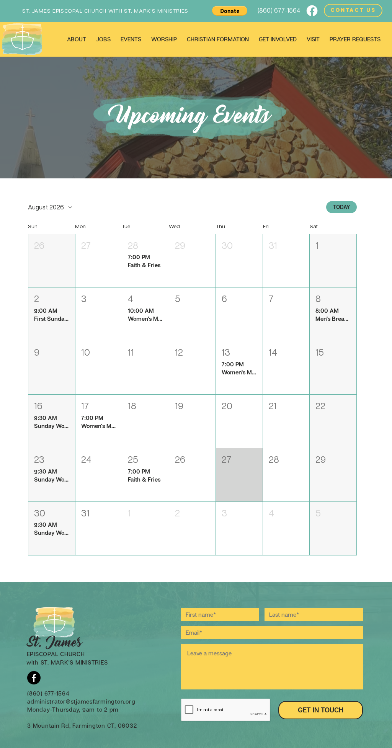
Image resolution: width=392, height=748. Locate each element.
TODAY (341, 207)
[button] (229, 11)
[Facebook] (312, 10)
